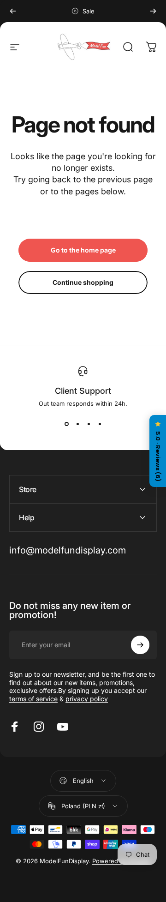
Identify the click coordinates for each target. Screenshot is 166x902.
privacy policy (86, 699)
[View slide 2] (77, 423)
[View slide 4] (99, 423)
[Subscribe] (140, 645)
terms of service (33, 699)
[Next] (153, 11)
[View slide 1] (66, 423)
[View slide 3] (88, 423)
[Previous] (13, 11)
